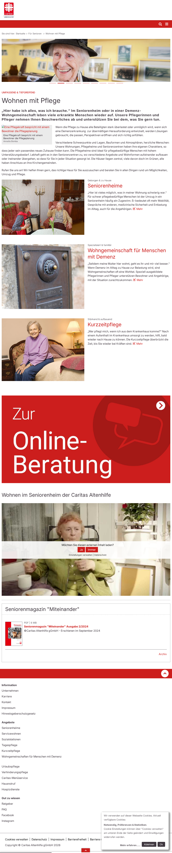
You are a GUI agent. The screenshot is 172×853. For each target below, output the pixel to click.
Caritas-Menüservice (15, 778)
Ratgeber (7, 803)
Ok (161, 844)
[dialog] (135, 831)
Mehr (139, 209)
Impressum (8, 707)
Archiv (163, 654)
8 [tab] (111, 83)
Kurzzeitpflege (104, 324)
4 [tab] (77, 83)
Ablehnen (149, 844)
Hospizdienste (10, 789)
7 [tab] (102, 83)
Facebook (8, 815)
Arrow (85, 850)
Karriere (7, 696)
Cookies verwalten (16, 839)
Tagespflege (9, 745)
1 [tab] (52, 83)
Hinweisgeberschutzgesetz (19, 713)
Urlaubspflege (10, 766)
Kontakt (6, 702)
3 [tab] (69, 83)
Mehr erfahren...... (130, 845)
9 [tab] (119, 83)
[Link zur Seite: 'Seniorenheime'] (43, 207)
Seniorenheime (105, 186)
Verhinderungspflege (15, 772)
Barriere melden (100, 839)
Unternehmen (10, 690)
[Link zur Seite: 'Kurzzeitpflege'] (43, 349)
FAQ (4, 809)
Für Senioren (35, 33)
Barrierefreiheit (77, 839)
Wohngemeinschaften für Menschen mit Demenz (32, 756)
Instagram (8, 821)
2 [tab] (60, 83)
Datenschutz (39, 839)
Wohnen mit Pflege (55, 33)
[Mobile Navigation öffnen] (167, 24)
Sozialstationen (11, 739)
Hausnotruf (8, 783)
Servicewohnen (11, 733)
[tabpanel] (86, 60)
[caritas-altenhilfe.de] (86, 10)
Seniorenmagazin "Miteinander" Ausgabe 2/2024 (56, 626)
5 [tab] (86, 83)
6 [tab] (94, 83)
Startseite (20, 33)
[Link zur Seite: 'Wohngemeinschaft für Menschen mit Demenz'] (43, 276)
